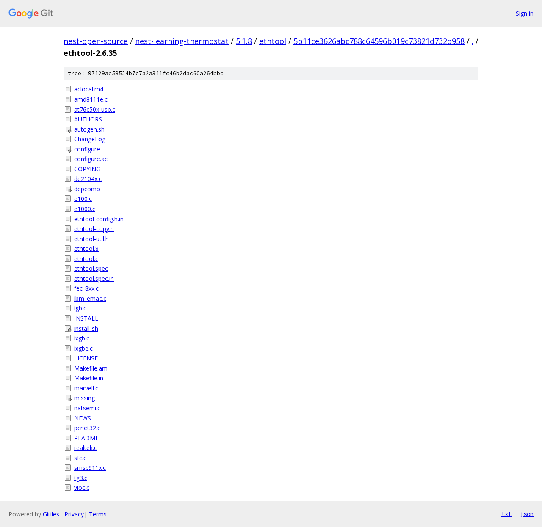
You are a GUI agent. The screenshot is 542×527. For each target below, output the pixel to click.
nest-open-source (96, 41)
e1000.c (84, 209)
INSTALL (86, 318)
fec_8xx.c (86, 288)
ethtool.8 (86, 248)
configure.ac (91, 159)
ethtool (272, 41)
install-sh (86, 328)
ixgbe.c (83, 348)
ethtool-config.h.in (99, 219)
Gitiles (51, 514)
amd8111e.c (91, 99)
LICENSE (86, 358)
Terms (98, 514)
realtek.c (85, 448)
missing (84, 398)
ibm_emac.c (90, 298)
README (86, 438)
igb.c (80, 308)
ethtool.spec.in (94, 278)
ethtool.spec (91, 268)
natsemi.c (87, 408)
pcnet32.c (87, 428)
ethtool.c (86, 259)
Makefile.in (88, 378)
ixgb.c (81, 338)
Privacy (74, 514)
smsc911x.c (90, 468)
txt (506, 514)
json (527, 514)
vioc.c (81, 487)
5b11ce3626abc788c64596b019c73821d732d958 (379, 41)
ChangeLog (89, 139)
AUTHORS (88, 119)
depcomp (87, 189)
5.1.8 (244, 41)
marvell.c (86, 388)
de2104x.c (88, 179)
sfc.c (80, 458)
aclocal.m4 (88, 89)
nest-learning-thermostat (182, 41)
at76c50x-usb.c (94, 109)
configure (87, 149)
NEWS (82, 418)
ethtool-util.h (91, 239)
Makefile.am (91, 368)
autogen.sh (89, 129)
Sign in (525, 13)
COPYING (87, 169)
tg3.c (80, 478)
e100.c (83, 199)
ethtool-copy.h (94, 229)
